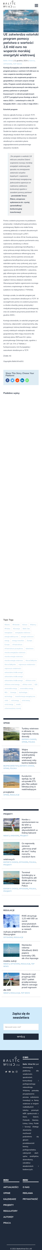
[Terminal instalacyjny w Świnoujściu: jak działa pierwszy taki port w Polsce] (11, 877)
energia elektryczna (11, 636)
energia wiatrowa (27, 636)
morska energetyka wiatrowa (15, 652)
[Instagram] (16, 1072)
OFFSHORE (7, 64)
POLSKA (31, 742)
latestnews (29, 648)
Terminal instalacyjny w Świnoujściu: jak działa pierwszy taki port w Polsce (29, 879)
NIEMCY (6, 836)
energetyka (8, 632)
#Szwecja (16, 628)
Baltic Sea (26, 628)
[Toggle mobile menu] (37, 5)
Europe (7, 644)
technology (8, 696)
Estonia (32, 60)
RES (6, 692)
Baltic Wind (8, 60)
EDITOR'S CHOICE (29, 739)
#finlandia (16, 625)
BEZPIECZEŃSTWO (11, 766)
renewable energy (11, 688)
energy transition (18, 640)
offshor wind (27, 684)
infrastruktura (17, 644)
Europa (29, 640)
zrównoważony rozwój (13, 708)
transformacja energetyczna (25, 696)
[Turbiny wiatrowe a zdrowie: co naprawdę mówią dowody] (11, 733)
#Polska (7, 628)
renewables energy (26, 688)
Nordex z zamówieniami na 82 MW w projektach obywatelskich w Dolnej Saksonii (30, 826)
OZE (35, 684)
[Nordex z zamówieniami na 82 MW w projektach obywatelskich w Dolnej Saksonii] (11, 824)
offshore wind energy (12, 684)
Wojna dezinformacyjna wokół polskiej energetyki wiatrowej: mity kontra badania (29, 756)
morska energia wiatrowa (14, 656)
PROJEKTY (24, 836)
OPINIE (24, 742)
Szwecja (13, 692)
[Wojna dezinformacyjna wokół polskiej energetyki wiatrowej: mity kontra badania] (11, 754)
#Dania (7, 625)
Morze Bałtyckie (31, 660)
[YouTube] (10, 1072)
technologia (23, 692)
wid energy (15, 700)
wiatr (6, 700)
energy (7, 640)
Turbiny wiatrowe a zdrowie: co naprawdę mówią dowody (30, 732)
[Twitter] (6, 1072)
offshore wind (30, 680)
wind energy (9, 704)
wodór (18, 704)
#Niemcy (33, 625)
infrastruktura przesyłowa (14, 648)
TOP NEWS (17, 64)
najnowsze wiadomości (27, 664)
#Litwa (24, 625)
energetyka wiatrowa (22, 632)
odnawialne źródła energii (14, 672)
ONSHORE (14, 836)
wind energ (26, 700)
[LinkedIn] (13, 1072)
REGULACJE (14, 795)
